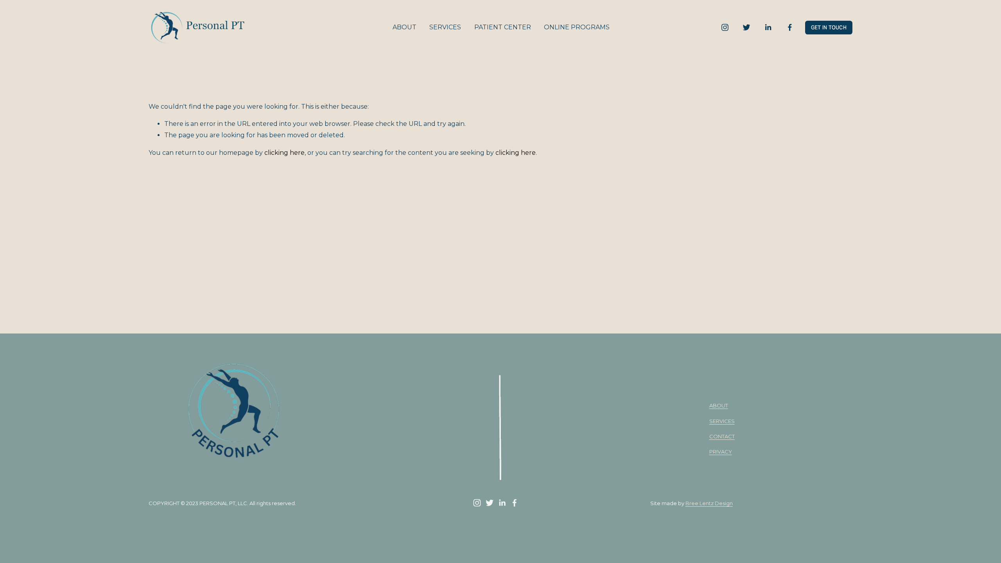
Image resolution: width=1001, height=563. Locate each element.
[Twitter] (746, 27)
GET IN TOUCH (829, 27)
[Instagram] (725, 27)
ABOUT (404, 27)
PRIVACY (720, 451)
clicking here (284, 152)
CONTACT (722, 436)
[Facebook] (790, 27)
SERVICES (445, 27)
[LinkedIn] (768, 27)
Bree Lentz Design (709, 503)
